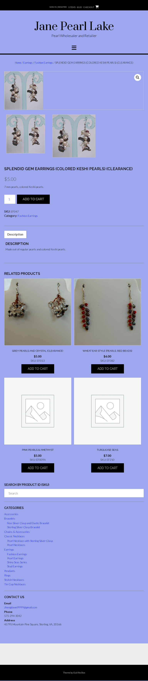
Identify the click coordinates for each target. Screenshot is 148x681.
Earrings (28, 62)
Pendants (9, 571)
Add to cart (33, 199)
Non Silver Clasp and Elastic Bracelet (28, 523)
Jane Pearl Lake (74, 27)
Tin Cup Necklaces (15, 584)
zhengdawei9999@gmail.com (20, 607)
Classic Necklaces (14, 536)
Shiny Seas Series (17, 562)
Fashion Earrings (44, 62)
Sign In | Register (58, 7)
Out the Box (79, 672)
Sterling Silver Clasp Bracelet (23, 527)
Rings (7, 575)
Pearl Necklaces (16, 544)
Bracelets (9, 518)
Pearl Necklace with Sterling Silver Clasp (30, 540)
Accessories (11, 514)
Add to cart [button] (38, 369)
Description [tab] (15, 234)
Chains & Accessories (17, 531)
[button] (74, 48)
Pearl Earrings (15, 558)
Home (18, 62)
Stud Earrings (15, 566)
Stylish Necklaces (14, 579)
